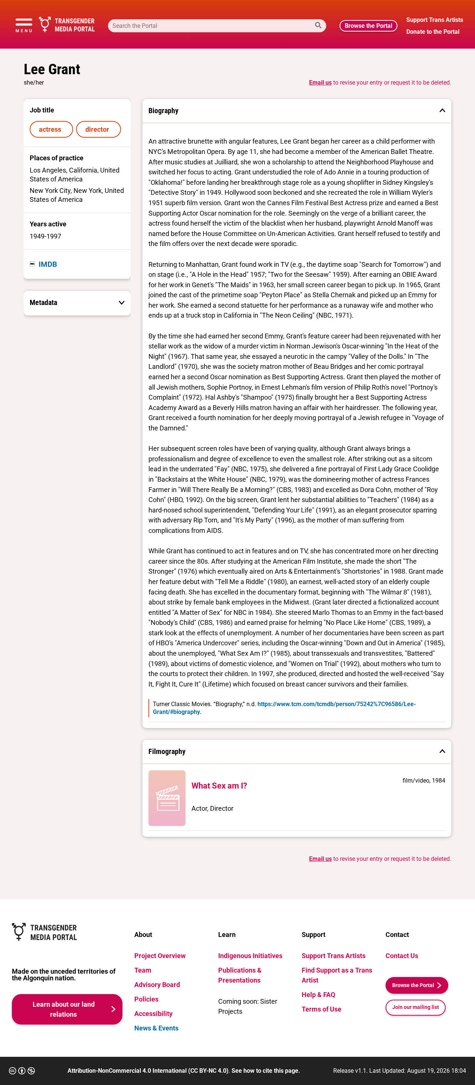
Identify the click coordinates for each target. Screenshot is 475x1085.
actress (51, 129)
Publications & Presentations (240, 975)
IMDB (48, 264)
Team (142, 970)
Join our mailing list (415, 1007)
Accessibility (153, 1013)
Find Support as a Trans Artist (337, 975)
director (98, 129)
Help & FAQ (318, 995)
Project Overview (160, 956)
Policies (146, 999)
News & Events (156, 1028)
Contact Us (402, 956)
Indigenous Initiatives (250, 956)
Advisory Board (157, 985)
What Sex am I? (219, 785)
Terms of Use (321, 1009)
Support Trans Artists (334, 956)
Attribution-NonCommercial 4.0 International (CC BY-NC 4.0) (148, 1070)
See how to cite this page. (266, 1070)
